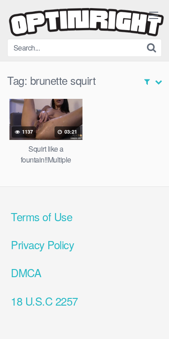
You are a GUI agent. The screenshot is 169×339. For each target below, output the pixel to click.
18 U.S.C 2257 (44, 301)
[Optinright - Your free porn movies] (86, 23)
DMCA (26, 272)
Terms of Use (41, 216)
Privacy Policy (42, 244)
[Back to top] (153, 319)
